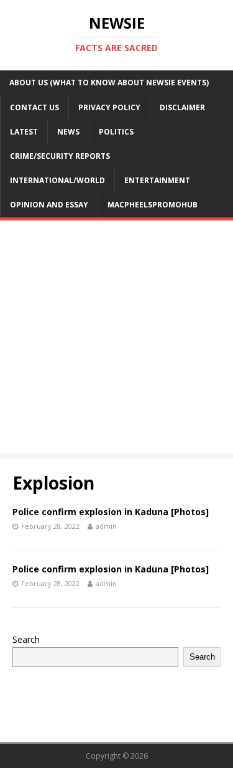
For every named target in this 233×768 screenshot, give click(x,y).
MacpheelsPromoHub (152, 204)
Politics (116, 131)
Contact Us (34, 107)
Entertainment (157, 180)
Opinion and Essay (49, 204)
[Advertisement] (116, 340)
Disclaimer (182, 107)
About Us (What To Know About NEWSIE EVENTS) (109, 82)
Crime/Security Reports (60, 156)
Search (26, 639)
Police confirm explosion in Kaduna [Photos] (110, 512)
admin (106, 526)
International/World (57, 180)
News (68, 131)
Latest (24, 131)
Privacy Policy (109, 107)
